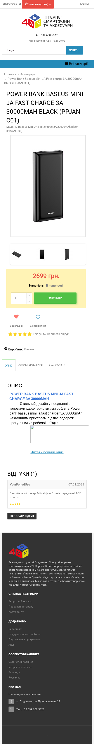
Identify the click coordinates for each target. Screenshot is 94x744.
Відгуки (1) (57, 364)
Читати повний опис (47, 452)
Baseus (29, 349)
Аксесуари (27, 74)
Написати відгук (58, 334)
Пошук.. (74, 50)
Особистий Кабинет (21, 661)
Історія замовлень (20, 667)
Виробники (15, 629)
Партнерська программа (24, 639)
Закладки (14, 672)
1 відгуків (38, 334)
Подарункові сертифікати (24, 634)
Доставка (11, 4)
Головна (10, 74)
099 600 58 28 (49, 35)
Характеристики (30, 364)
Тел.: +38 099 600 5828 (30, 709)
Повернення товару (21, 606)
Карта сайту (16, 611)
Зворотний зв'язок (20, 601)
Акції (11, 644)
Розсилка (14, 677)
